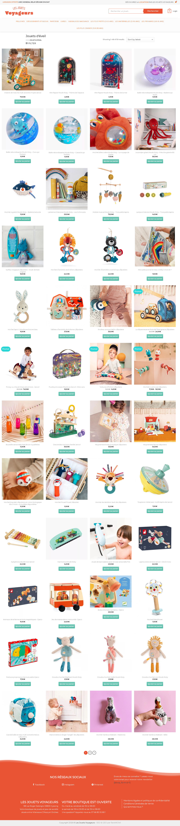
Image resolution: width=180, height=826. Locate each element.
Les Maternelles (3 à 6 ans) (127, 21)
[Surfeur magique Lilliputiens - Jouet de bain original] (22, 246)
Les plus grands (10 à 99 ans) (90, 28)
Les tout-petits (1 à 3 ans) (102, 21)
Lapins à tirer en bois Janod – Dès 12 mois (155, 562)
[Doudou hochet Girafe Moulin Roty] (111, 654)
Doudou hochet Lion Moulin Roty (155, 677)
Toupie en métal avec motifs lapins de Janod (155, 502)
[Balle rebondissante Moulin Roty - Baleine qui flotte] (155, 69)
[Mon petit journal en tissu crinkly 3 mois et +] (155, 246)
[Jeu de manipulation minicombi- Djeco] (67, 596)
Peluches (20, 21)
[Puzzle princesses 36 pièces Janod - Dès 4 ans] (67, 363)
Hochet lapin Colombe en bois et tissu (22, 329)
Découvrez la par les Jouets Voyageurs (149, 2)
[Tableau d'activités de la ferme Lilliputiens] (67, 306)
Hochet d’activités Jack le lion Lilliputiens (67, 270)
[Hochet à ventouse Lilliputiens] (155, 363)
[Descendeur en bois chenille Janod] (67, 421)
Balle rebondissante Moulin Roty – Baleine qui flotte (155, 94)
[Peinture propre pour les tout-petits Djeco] (22, 654)
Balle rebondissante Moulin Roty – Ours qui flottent (22, 153)
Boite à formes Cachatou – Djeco (111, 610)
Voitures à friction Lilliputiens (111, 387)
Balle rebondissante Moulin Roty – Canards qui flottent (67, 153)
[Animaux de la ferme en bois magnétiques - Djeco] (22, 596)
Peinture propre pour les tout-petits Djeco (22, 677)
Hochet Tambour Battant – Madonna (110, 735)
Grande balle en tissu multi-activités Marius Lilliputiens (22, 736)
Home (28, 40)
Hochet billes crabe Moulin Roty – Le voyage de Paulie (111, 153)
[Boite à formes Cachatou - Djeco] (111, 591)
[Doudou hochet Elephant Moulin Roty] (67, 654)
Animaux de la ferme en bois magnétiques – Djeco (22, 619)
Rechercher (152, 11)
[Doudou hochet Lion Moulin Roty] (155, 654)
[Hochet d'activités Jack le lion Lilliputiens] (67, 246)
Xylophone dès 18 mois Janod (22, 562)
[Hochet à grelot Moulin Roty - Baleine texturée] (22, 189)
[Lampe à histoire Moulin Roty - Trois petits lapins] (155, 189)
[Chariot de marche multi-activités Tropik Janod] (22, 69)
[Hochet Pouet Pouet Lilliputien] (67, 479)
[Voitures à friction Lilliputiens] (111, 363)
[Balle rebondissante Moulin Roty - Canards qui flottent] (67, 129)
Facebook (40, 785)
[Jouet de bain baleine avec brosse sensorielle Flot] (111, 538)
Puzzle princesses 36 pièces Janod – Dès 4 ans (67, 387)
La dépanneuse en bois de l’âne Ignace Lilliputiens (155, 329)
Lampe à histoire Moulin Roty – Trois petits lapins (155, 212)
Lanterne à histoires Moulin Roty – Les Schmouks (67, 212)
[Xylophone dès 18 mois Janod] (22, 538)
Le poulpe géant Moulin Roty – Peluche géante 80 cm (155, 153)
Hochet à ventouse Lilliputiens (155, 387)
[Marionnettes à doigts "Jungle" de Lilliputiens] (67, 711)
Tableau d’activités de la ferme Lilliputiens (67, 329)
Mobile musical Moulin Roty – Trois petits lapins (111, 212)
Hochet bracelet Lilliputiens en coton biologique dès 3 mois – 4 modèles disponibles (23, 503)
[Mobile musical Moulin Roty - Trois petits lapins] (111, 189)
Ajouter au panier (23, 102)
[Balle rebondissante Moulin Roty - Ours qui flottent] (22, 129)
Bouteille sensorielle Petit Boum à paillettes (23, 445)
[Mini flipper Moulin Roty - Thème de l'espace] (67, 69)
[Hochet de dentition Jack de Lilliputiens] (111, 479)
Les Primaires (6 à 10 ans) (153, 21)
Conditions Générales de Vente (139, 804)
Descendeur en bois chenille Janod (66, 445)
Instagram (69, 785)
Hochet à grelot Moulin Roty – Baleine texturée (23, 212)
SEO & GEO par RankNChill (108, 823)
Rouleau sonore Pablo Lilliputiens (111, 329)
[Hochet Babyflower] (155, 596)
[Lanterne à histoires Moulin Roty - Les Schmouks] (67, 189)
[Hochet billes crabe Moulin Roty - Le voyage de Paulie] (111, 129)
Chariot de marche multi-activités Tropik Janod (22, 93)
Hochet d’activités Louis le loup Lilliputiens (111, 270)
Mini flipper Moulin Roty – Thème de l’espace (67, 93)
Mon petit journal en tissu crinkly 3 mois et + (155, 270)
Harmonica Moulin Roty (67, 562)
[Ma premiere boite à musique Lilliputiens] (111, 421)
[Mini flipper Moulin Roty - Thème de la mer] (111, 69)
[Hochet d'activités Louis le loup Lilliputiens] (111, 246)
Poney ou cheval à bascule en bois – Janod (22, 387)
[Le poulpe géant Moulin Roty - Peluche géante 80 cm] (155, 129)
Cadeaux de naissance (78, 21)
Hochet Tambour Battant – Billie (154, 735)
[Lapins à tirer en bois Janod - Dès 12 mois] (155, 538)
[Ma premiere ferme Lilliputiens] (155, 421)
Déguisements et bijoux (37, 21)
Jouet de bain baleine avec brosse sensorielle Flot (111, 562)
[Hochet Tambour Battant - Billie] (155, 711)
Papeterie (54, 21)
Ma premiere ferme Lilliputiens (155, 445)
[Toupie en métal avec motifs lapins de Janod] (155, 479)
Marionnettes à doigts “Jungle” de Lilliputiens (66, 735)
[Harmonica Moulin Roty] (67, 538)
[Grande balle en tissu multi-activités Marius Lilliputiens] (22, 711)
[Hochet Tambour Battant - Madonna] (111, 711)
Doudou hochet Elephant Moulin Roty (67, 677)
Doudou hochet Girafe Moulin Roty (110, 677)
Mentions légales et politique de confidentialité (147, 800)
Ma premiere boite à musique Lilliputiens (110, 445)
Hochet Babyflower (155, 619)
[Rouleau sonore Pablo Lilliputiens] (111, 306)
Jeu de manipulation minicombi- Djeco (67, 619)
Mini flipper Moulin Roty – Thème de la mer (111, 93)
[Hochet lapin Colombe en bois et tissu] (22, 306)
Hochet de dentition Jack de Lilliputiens (111, 502)
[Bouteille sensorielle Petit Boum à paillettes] (22, 421)
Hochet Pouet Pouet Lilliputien (67, 502)
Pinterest (98, 785)
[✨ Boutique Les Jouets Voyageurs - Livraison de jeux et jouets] (31, 11)
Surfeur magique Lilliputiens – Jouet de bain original (23, 271)
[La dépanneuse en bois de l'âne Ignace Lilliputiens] (155, 306)
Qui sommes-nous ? (133, 807)
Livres (63, 21)
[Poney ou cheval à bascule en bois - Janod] (22, 363)
